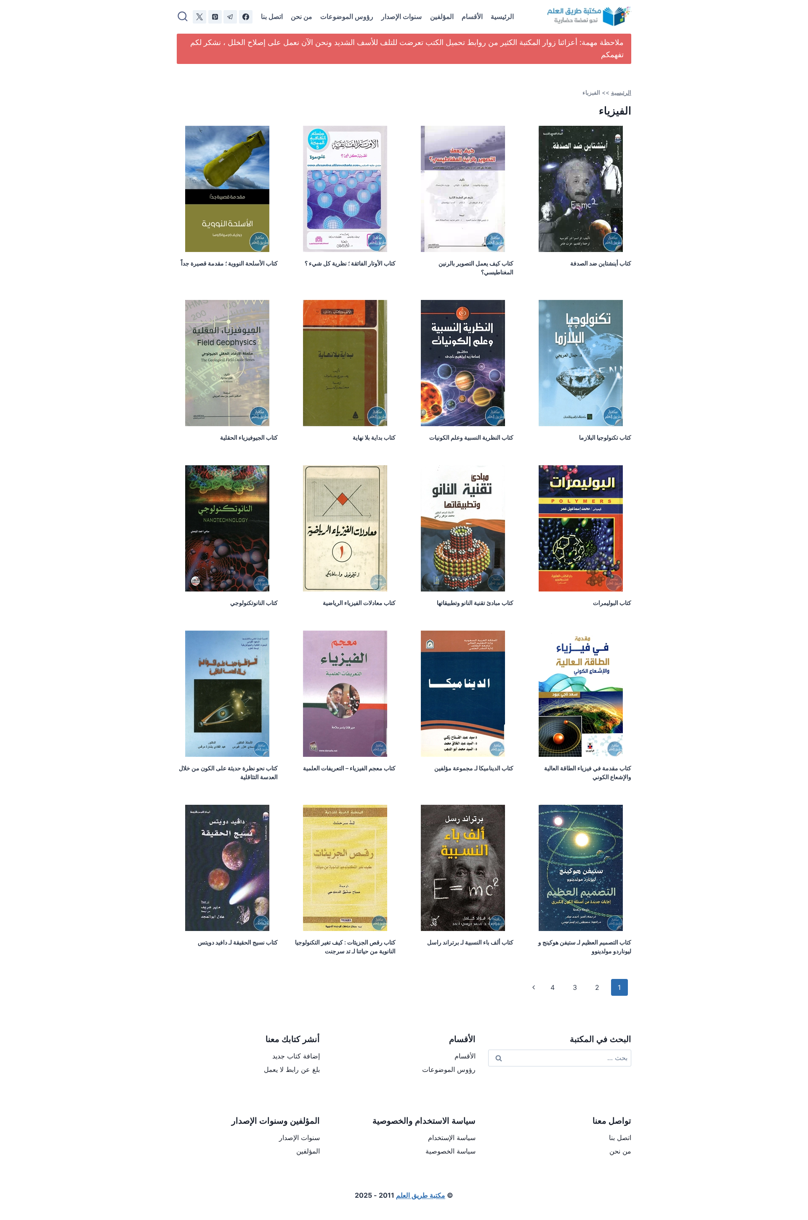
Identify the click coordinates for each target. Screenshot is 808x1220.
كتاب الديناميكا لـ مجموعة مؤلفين (473, 768)
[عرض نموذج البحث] (183, 17)
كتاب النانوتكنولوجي (254, 602)
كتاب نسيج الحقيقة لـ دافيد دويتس (238, 942)
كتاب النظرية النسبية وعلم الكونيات (471, 437)
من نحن (301, 16)
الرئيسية (502, 16)
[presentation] (580, 189)
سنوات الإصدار (401, 16)
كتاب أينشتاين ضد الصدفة (600, 263)
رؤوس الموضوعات (346, 16)
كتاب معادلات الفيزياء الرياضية (359, 602)
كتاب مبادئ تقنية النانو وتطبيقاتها (475, 602)
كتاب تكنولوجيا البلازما (605, 437)
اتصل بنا (272, 16)
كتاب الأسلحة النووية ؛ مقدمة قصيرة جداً (229, 263)
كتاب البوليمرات (612, 602)
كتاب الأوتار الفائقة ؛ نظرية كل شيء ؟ (350, 263)
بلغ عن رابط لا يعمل (292, 1069)
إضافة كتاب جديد (296, 1056)
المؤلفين (442, 16)
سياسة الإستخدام (452, 1137)
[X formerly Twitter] (199, 17)
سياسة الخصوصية (450, 1151)
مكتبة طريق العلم (420, 1195)
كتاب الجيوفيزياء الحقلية (249, 437)
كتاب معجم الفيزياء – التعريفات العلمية (349, 768)
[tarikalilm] (230, 17)
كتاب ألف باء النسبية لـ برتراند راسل (470, 942)
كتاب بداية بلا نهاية (374, 437)
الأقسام (472, 16)
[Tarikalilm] (245, 17)
